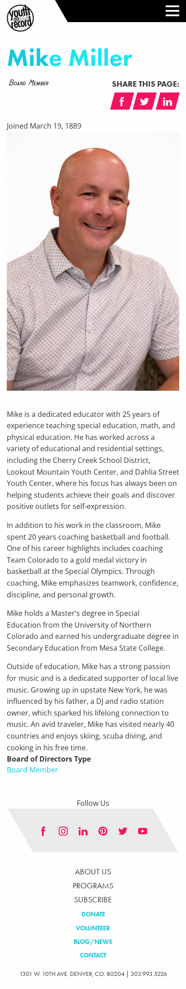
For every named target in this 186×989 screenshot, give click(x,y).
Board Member (32, 770)
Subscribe (93, 900)
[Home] (20, 18)
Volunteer (93, 928)
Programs (93, 886)
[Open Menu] (169, 11)
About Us (93, 872)
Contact (93, 955)
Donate (93, 914)
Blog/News (93, 942)
